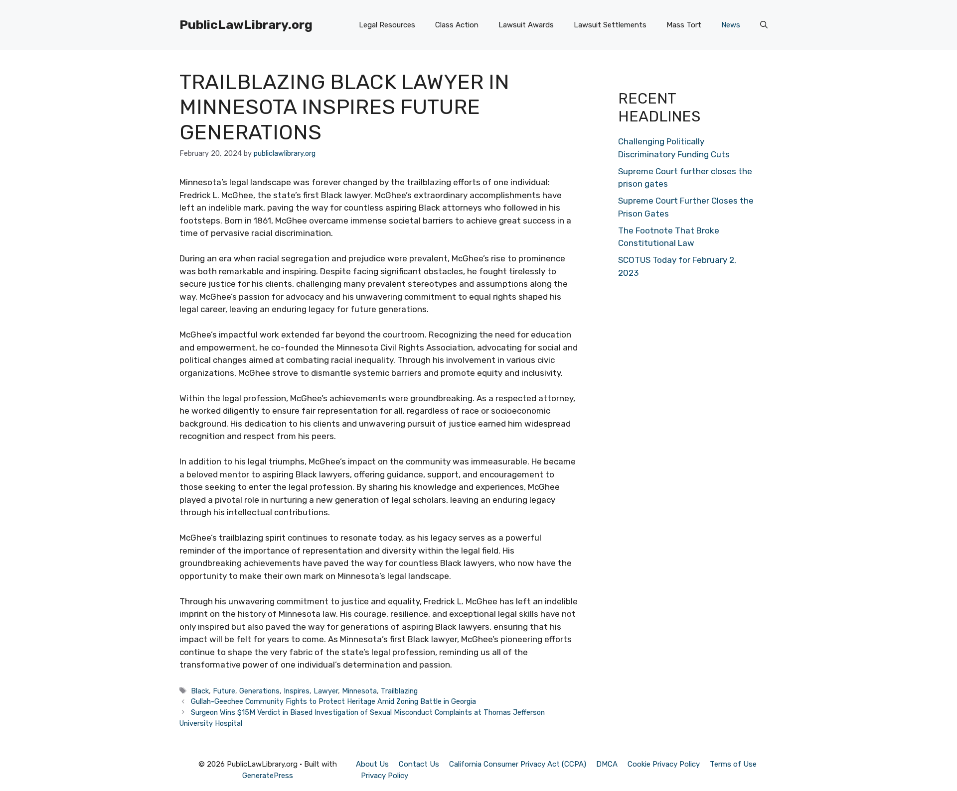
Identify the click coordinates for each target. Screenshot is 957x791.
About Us (372, 764)
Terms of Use (733, 764)
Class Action (456, 24)
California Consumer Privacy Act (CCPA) (517, 764)
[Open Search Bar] (764, 25)
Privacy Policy (384, 775)
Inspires (297, 690)
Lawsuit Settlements (610, 24)
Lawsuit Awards (526, 24)
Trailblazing (399, 690)
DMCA (607, 764)
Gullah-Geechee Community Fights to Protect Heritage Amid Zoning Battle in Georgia (333, 701)
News (730, 24)
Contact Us (419, 764)
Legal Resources (387, 24)
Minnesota (359, 690)
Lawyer (326, 690)
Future (224, 690)
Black (200, 690)
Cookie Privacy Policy (664, 764)
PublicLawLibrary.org (246, 24)
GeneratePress (267, 775)
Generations (259, 690)
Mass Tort (683, 24)
